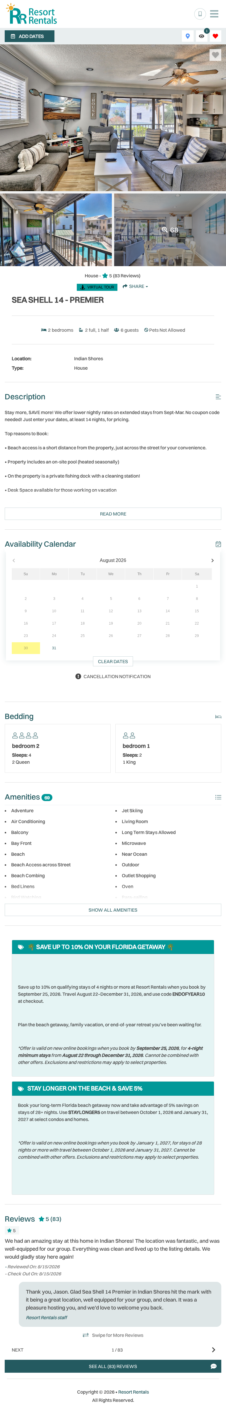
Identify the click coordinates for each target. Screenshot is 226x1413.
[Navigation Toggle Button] (214, 14)
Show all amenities (113, 910)
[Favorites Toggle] (215, 36)
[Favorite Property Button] (215, 55)
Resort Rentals (133, 1392)
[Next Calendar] (212, 560)
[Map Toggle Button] (187, 36)
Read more (113, 514)
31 (54, 648)
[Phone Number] (200, 14)
